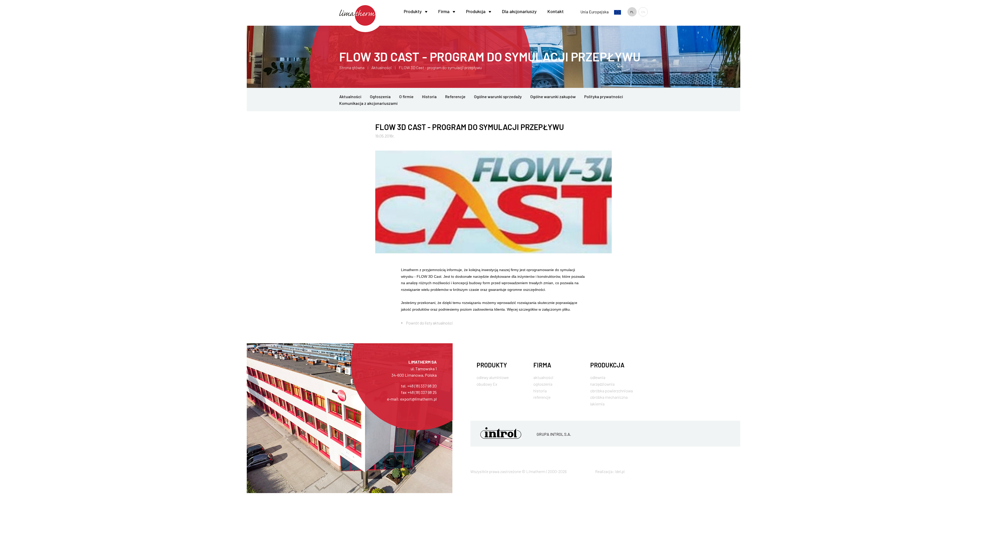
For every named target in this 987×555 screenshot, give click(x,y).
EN (643, 12)
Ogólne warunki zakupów (553, 96)
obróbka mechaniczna (609, 397)
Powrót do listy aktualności (429, 322)
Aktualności (381, 67)
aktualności (543, 377)
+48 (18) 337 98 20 (422, 385)
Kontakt (555, 11)
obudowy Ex (487, 384)
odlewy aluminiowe (493, 377)
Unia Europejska (594, 11)
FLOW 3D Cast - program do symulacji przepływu (440, 67)
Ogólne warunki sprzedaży (498, 96)
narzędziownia (602, 384)
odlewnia (597, 377)
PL (632, 12)
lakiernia (597, 403)
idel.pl (620, 471)
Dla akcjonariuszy (519, 11)
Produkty (413, 11)
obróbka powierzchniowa (611, 390)
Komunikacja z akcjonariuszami (368, 103)
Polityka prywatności (603, 96)
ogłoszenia (542, 384)
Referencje (455, 96)
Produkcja (476, 11)
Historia (429, 96)
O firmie (406, 96)
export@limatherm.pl (418, 398)
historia (540, 390)
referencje (542, 397)
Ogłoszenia (380, 96)
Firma (444, 11)
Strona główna (351, 67)
